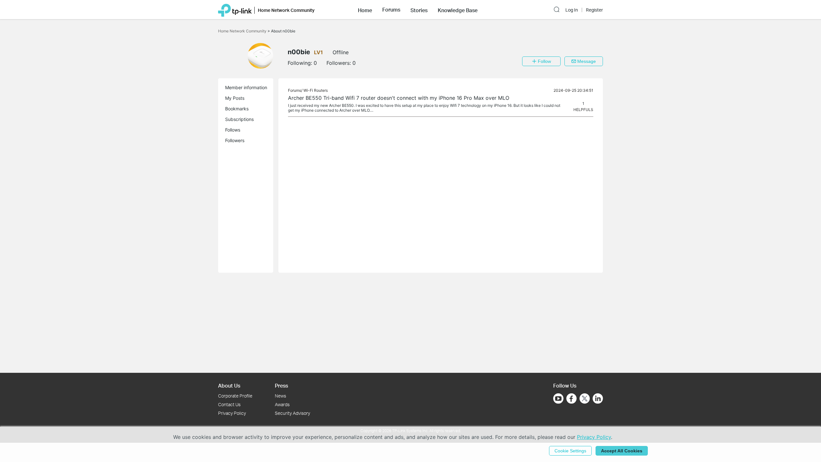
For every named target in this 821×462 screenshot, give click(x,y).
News (280, 395)
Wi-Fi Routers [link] (315, 90)
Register (594, 10)
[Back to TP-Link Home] (235, 9)
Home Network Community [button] (286, 10)
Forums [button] (391, 9)
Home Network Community (242, 31)
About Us (229, 385)
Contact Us (229, 404)
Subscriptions (239, 119)
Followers (234, 140)
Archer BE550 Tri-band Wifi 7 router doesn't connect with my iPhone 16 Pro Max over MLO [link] (398, 98)
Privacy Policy (232, 413)
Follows (232, 130)
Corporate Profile (235, 395)
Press (281, 385)
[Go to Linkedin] (598, 398)
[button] (365, 9)
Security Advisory (292, 413)
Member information (246, 87)
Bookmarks (237, 108)
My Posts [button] (234, 98)
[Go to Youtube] (558, 398)
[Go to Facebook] (571, 398)
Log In (571, 10)
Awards (282, 404)
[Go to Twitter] (585, 399)
